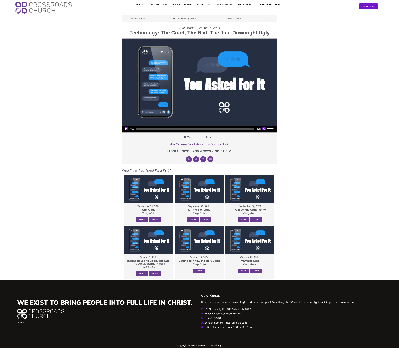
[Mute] (264, 128)
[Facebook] (18, 323)
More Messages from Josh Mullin (188, 144)
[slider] (195, 129)
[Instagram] (20, 323)
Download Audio (220, 144)
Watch (190, 137)
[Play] (126, 128)
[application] (199, 129)
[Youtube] (22, 323)
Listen (212, 137)
